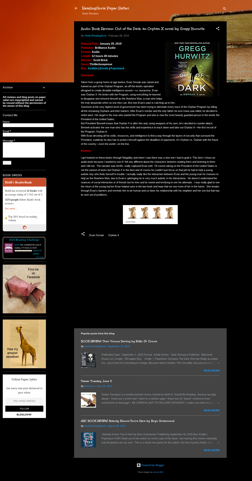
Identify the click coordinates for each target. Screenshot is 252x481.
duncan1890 (158, 472)
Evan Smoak (96, 235)
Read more (212, 370)
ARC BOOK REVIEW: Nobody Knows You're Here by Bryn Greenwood (127, 421)
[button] (218, 29)
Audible (93, 68)
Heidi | (17, 244)
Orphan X (113, 235)
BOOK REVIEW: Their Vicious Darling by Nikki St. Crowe (119, 341)
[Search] (225, 9)
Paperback (117, 68)
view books (40, 257)
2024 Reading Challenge (24, 239)
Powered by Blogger (152, 465)
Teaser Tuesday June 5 (96, 381)
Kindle (104, 68)
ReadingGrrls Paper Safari (105, 8)
